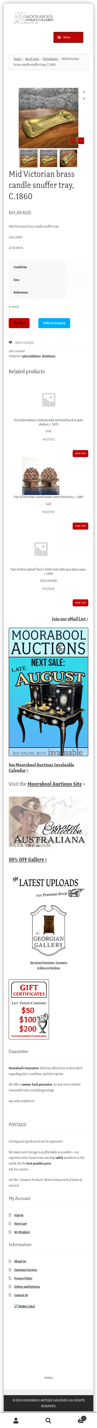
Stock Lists (32, 59)
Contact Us (21, 1295)
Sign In (18, 1215)
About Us (20, 1261)
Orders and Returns (27, 1287)
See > (41, 767)
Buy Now (19, 323)
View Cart (20, 1224)
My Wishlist (22, 1232)
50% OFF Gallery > (28, 859)
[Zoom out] (72, 140)
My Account (16, 1420)
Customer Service (25, 1270)
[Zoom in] (80, 140)
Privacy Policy (23, 1278)
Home (17, 59)
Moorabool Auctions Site (55, 784)
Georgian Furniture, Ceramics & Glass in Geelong (48, 965)
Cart (74, 1417)
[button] (80, 95)
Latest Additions (31, 356)
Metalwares (50, 59)
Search (48, 1420)
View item (80, 453)
